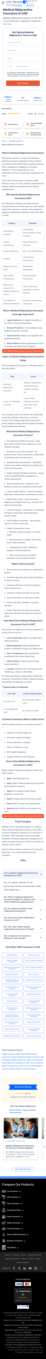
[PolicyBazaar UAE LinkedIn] (24, 1268)
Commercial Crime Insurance (12, 994)
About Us (8, 1255)
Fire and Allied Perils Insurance (34, 1015)
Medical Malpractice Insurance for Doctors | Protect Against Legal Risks (20, 1147)
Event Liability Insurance (33, 967)
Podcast (38, 1258)
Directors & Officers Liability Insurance (12, 980)
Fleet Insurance (12, 1001)
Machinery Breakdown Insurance (34, 1008)
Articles (23, 1255)
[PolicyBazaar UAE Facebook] (14, 1268)
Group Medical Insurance (33, 980)
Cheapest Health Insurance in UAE (16, 1060)
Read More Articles (23, 1169)
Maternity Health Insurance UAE (31, 1057)
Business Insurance (12, 974)
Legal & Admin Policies (12, 1258)
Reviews (31, 1258)
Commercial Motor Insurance (33, 1029)
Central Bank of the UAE (23, 1320)
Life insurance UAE (15, 1066)
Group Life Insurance (34, 1022)
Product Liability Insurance (12, 961)
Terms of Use (33, 76)
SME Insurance (12, 955)
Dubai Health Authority (12, 1330)
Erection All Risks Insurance (12, 1008)
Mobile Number (22, 66)
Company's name (14, 42)
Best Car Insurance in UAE (18, 1063)
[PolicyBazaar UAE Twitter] (19, 1268)
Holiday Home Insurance (12, 1036)
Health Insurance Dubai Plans (13, 1054)
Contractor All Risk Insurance (33, 1001)
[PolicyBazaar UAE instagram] (35, 1268)
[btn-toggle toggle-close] (3, 3)
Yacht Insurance (33, 974)
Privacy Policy (21, 76)
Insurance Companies (34, 1255)
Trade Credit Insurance (12, 1029)
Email (10, 58)
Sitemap (24, 1258)
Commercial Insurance (33, 1036)
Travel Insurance (29, 1069)
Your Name (12, 50)
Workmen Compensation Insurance (12, 968)
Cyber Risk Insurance (33, 994)
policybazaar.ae (21, 1345)
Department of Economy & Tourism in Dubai (18, 1325)
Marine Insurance (34, 955)
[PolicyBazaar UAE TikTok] (41, 1268)
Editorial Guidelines (23, 1262)
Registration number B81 (33, 1335)
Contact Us (16, 1255)
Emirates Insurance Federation (15, 1335)
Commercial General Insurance (12, 987)
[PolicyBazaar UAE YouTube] (30, 1268)
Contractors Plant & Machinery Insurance (12, 1015)
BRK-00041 (27, 1332)
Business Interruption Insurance (12, 1022)
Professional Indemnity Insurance (34, 987)
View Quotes (23, 83)
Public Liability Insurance (33, 960)
